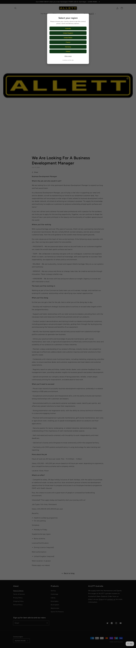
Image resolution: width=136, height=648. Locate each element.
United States (68, 37)
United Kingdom (68, 33)
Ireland (68, 51)
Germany (68, 47)
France (68, 42)
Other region (68, 56)
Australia (68, 28)
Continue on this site (68, 60)
